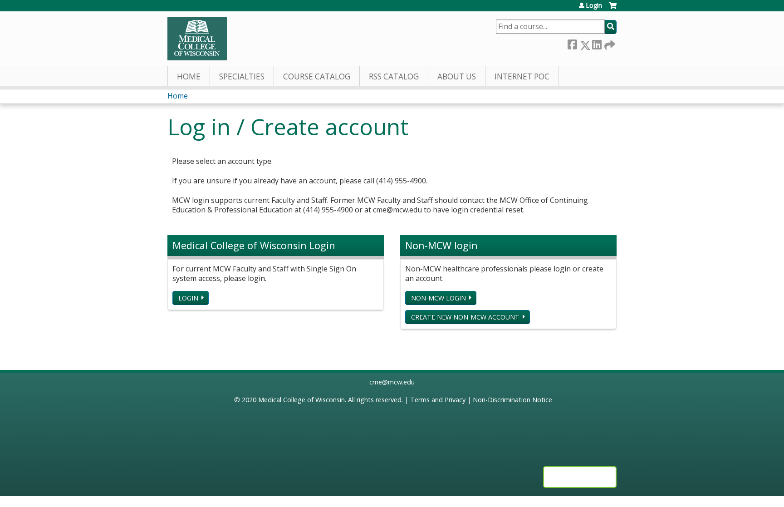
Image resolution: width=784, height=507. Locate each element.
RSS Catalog (394, 76)
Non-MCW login (438, 298)
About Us (456, 76)
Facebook (572, 43)
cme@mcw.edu (392, 382)
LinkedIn (596, 43)
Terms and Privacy (438, 399)
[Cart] (613, 8)
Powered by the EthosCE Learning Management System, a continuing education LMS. (580, 477)
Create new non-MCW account (465, 317)
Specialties (242, 76)
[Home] (197, 38)
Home (189, 76)
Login (594, 5)
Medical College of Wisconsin (301, 399)
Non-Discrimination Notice (512, 399)
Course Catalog (316, 76)
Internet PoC (522, 76)
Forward (608, 43)
